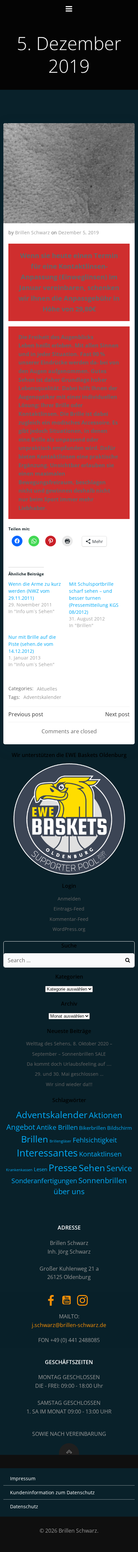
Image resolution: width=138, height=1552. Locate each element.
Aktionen (105, 1114)
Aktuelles (47, 689)
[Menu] (69, 9)
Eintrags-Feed (69, 909)
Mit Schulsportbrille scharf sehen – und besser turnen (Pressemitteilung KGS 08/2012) (94, 598)
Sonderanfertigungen (44, 1180)
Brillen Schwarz (32, 232)
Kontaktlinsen (100, 1153)
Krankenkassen (19, 1170)
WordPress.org (69, 929)
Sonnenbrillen (102, 1180)
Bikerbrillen (92, 1127)
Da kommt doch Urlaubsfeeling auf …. (69, 1064)
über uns (69, 1191)
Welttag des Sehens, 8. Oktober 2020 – (69, 1043)
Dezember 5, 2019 (78, 232)
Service (119, 1168)
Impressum (23, 1478)
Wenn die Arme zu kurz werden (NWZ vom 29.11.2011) (34, 591)
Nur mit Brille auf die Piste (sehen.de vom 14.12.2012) (32, 644)
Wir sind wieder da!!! (69, 1084)
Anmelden (69, 898)
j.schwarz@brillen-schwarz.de (69, 1325)
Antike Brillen (57, 1127)
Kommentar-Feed (69, 919)
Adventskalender (42, 697)
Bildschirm (119, 1127)
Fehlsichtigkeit (95, 1139)
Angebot (20, 1127)
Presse (63, 1167)
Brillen (34, 1139)
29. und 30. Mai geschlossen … (69, 1074)
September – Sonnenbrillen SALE (69, 1054)
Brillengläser (60, 1141)
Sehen (92, 1167)
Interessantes (47, 1152)
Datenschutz (24, 1506)
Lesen (40, 1169)
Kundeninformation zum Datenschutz (52, 1492)
